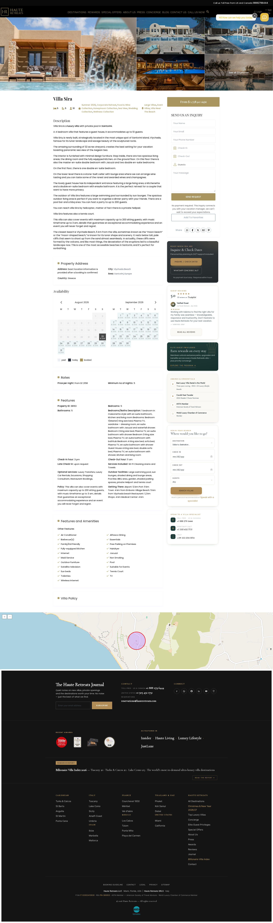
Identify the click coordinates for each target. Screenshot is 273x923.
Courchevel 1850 (131, 801)
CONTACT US (178, 12)
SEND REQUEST (193, 196)
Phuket (158, 801)
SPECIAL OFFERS (112, 12)
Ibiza (91, 830)
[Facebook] (177, 691)
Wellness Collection (103, 111)
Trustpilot (192, 297)
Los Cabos (127, 820)
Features (68, 400)
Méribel (126, 806)
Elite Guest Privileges (199, 824)
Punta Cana (62, 821)
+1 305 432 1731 (184, 529)
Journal (192, 854)
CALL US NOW (196, 12)
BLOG (165, 12)
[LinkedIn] (199, 691)
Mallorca (93, 840)
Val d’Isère (127, 811)
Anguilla (60, 811)
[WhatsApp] (184, 691)
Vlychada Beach (122, 269)
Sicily (92, 811)
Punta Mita (127, 830)
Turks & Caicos (63, 801)
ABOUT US (129, 12)
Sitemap (165, 885)
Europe (128, 273)
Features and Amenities (80, 521)
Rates (65, 377)
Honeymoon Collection (105, 108)
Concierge (193, 819)
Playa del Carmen (131, 835)
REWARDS (94, 12)
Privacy (153, 885)
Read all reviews (186, 332)
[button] (208, 12)
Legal (142, 885)
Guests (176, 478)
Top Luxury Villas (197, 814)
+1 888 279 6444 (185, 521)
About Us (193, 834)
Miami (158, 820)
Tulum (125, 825)
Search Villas (186, 490)
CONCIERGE (153, 12)
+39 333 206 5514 (186, 537)
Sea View (122, 108)
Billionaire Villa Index (199, 859)
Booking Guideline (113, 885)
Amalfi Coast (95, 816)
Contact (192, 864)
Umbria (93, 821)
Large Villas (150, 105)
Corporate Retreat (106, 105)
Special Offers (195, 829)
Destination (178, 441)
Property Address (74, 263)
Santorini (119, 273)
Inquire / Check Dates (186, 261)
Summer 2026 (89, 105)
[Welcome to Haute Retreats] (264, 17)
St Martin (61, 816)
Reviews (192, 849)
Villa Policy (69, 598)
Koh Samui (160, 806)
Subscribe (102, 705)
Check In (177, 452)
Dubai (158, 811)
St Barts (60, 806)
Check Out (177, 465)
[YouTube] (206, 691)
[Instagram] (214, 691)
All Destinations (196, 801)
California (160, 825)
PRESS (141, 12)
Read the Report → (205, 778)
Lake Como (94, 806)
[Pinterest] (191, 691)
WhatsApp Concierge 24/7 (186, 270)
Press (191, 839)
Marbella (93, 835)
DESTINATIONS (77, 12)
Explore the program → (183, 365)
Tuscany (93, 801)
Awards (192, 844)
